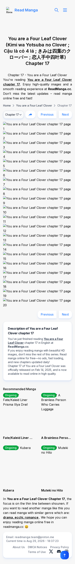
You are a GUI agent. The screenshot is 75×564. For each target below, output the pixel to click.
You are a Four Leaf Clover (34, 105)
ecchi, (20, 517)
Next (65, 114)
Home (7, 105)
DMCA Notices (37, 547)
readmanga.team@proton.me (34, 537)
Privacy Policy (59, 547)
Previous (47, 114)
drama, (9, 517)
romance (32, 517)
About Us (19, 547)
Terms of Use (37, 552)
